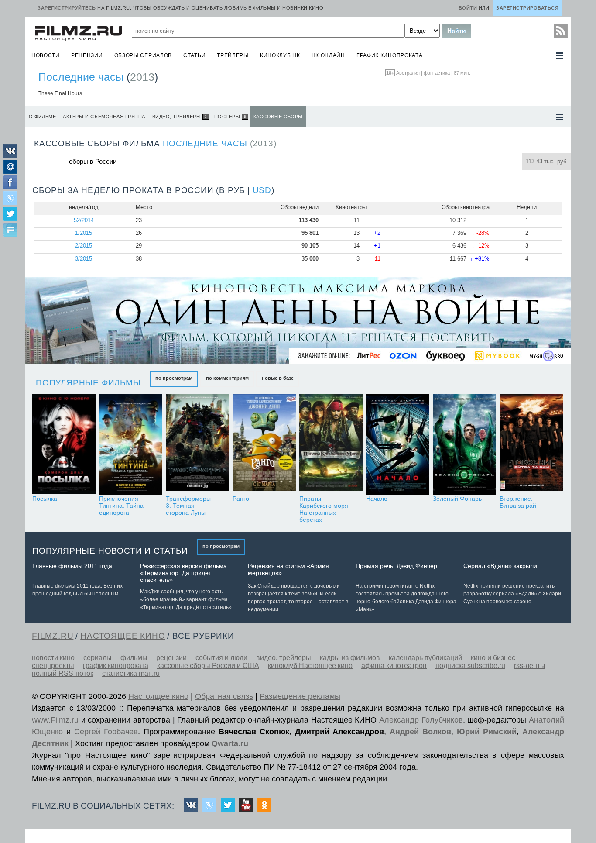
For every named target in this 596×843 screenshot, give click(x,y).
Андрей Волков (420, 731)
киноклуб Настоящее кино (310, 665)
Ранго (241, 498)
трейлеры (233, 55)
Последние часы (80, 77)
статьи (194, 55)
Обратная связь (224, 696)
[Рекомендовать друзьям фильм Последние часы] (10, 230)
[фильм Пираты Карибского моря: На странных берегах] (331, 444)
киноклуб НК (280, 55)
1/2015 (83, 233)
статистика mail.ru (131, 673)
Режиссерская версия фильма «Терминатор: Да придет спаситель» (183, 572)
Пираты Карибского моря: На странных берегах (324, 509)
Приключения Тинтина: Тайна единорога (121, 505)
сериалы (97, 657)
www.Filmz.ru (55, 720)
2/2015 (83, 245)
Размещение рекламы (300, 696)
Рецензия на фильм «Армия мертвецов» (288, 569)
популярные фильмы (88, 382)
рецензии (87, 55)
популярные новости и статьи (110, 550)
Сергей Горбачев (106, 731)
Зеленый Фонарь (457, 498)
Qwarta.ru (230, 743)
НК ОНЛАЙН (328, 55)
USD (262, 190)
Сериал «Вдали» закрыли (500, 565)
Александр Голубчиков (421, 720)
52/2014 (84, 220)
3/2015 (83, 258)
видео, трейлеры (179, 116)
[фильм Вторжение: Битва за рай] (531, 444)
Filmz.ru (52, 635)
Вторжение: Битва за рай (518, 502)
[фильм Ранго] (264, 444)
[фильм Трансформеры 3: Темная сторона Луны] (197, 444)
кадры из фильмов (350, 657)
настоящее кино (122, 635)
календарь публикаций (425, 657)
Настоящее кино (158, 696)
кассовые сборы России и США (208, 665)
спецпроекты (53, 665)
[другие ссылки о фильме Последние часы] (559, 117)
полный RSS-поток (62, 673)
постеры (230, 116)
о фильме (42, 116)
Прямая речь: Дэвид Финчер (396, 565)
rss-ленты (529, 665)
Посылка (44, 498)
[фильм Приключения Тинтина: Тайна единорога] (130, 444)
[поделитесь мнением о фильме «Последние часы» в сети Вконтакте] (10, 155)
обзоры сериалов (143, 55)
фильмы (133, 657)
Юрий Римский (487, 731)
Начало (376, 498)
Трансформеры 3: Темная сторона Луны (188, 505)
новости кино (53, 657)
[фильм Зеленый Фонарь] (464, 444)
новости (45, 55)
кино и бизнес (493, 657)
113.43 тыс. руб (546, 161)
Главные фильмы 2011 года (72, 565)
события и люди (221, 657)
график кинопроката (389, 55)
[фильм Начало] (397, 444)
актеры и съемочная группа (104, 116)
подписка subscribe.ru (470, 665)
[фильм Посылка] (64, 444)
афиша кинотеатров (394, 665)
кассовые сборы (278, 116)
